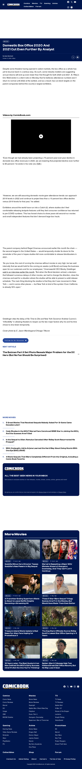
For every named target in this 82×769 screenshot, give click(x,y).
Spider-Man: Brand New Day (38, 708)
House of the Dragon (62, 711)
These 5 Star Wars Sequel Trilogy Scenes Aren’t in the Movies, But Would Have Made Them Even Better (58, 601)
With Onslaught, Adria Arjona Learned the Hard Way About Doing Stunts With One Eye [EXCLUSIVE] (41, 449)
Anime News (33, 729)
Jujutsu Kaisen (34, 738)
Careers (43, 759)
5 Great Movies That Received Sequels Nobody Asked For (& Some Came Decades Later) (39, 424)
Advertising (23, 759)
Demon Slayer (33, 735)
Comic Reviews (8, 702)
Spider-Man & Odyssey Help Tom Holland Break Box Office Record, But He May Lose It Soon (59, 665)
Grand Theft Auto (61, 744)
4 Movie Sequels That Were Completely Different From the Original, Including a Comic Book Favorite (42, 458)
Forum (38, 6)
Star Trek (58, 738)
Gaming (47, 3)
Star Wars (58, 735)
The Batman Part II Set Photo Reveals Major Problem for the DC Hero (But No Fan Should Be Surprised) (39, 354)
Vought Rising (59, 717)
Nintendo (6, 735)
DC (4, 708)
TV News (58, 699)
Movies (35, 3)
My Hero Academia (35, 744)
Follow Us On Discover (14, 340)
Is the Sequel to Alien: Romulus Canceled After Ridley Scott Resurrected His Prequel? (40, 441)
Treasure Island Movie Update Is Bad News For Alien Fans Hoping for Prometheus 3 (21, 633)
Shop (31, 752)
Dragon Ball (33, 732)
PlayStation (6, 741)
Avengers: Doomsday (36, 717)
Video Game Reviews (10, 732)
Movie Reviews (34, 702)
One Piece (32, 747)
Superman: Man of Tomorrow (39, 720)
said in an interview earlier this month (18, 272)
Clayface (32, 711)
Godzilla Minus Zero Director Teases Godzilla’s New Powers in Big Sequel (21, 565)
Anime (55, 3)
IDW (4, 714)
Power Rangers (60, 741)
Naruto (31, 741)
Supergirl (32, 705)
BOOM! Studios (8, 717)
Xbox (4, 738)
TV (41, 3)
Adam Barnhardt (8, 56)
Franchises (60, 725)
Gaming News (7, 729)
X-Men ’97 (58, 708)
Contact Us (11, 759)
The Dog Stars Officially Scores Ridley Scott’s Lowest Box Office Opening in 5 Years (59, 633)
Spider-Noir (59, 705)
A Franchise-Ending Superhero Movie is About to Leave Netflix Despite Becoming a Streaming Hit (22, 601)
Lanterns (58, 714)
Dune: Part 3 (33, 714)
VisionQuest (59, 720)
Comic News (7, 699)
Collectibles (29, 6)
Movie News (33, 699)
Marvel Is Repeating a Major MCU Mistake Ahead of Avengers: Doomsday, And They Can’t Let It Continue (57, 567)
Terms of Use (42, 492)
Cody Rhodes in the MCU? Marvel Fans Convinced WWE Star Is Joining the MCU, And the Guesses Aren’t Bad (42, 432)
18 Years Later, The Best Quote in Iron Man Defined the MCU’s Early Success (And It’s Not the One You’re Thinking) (22, 665)
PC (4, 744)
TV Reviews (59, 702)
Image (5, 711)
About (34, 759)
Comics (27, 3)
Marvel (5, 705)
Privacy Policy (62, 492)
